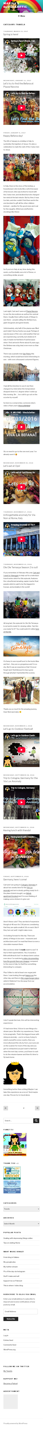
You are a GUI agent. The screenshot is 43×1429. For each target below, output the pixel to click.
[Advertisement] (10, 1401)
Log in (5, 1335)
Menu (22, 16)
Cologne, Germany (28, 885)
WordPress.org (9, 1350)
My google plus (9, 1262)
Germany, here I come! (15, 879)
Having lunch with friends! (17, 830)
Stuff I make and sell (11, 1276)
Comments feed (9, 1345)
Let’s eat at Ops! (11, 466)
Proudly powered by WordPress (15, 1423)
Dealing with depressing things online (18, 1238)
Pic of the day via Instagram (14, 1271)
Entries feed (8, 1340)
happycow (29, 975)
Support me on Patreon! (12, 1281)
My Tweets (7, 1371)
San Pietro (27, 354)
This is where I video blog (13, 1286)
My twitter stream (10, 1267)
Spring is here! (10, 34)
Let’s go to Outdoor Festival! (18, 729)
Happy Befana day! (13, 135)
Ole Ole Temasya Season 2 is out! (20, 567)
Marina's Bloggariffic (15, 5)
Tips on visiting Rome (11, 1243)
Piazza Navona (32, 311)
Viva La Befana (24, 406)
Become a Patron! (10, 1383)
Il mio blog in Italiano (11, 1257)
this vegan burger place (30, 978)
